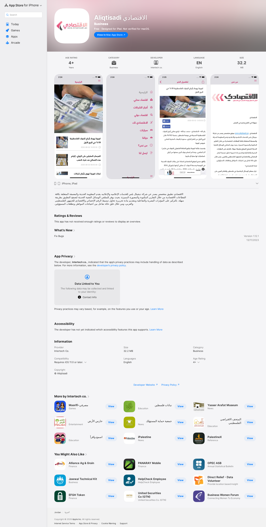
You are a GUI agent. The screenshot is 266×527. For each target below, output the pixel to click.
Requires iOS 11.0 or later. (68, 362)
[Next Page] (262, 126)
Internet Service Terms (64, 523)
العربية (67, 512)
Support (123, 523)
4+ (194, 362)
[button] (23, 24)
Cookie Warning (108, 523)
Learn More (157, 308)
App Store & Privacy (88, 523)
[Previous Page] (50, 126)
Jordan (57, 512)
